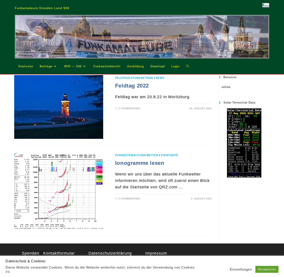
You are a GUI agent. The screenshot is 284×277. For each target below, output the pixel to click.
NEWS (160, 78)
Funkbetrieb (142, 78)
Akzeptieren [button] (267, 269)
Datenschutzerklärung (110, 253)
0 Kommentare (129, 198)
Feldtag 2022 (132, 86)
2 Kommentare (129, 108)
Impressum (156, 253)
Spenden (30, 253)
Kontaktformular (59, 253)
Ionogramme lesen (139, 163)
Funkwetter (148, 155)
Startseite (169, 155)
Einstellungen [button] (241, 269)
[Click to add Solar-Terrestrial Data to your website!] (244, 142)
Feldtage (122, 78)
